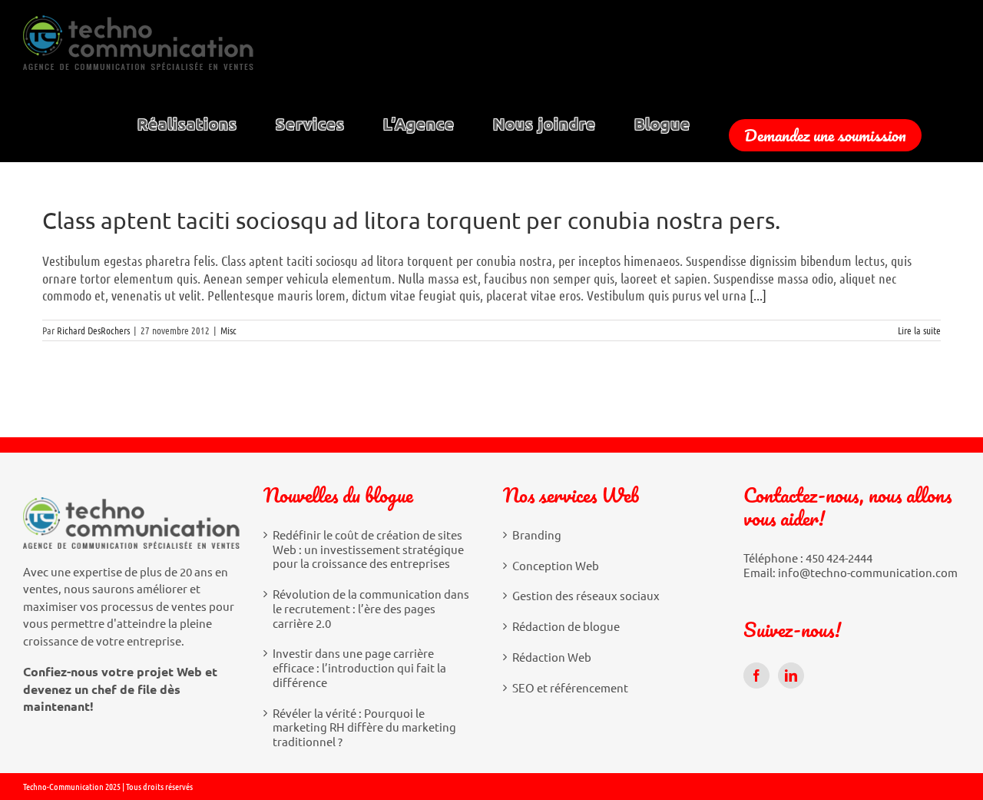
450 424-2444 (839, 557)
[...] (758, 295)
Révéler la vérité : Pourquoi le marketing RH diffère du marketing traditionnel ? (364, 727)
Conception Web (555, 566)
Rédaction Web (551, 657)
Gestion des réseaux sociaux (586, 595)
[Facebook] (756, 675)
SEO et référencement (570, 688)
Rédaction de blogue (566, 626)
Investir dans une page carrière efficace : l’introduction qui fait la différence (359, 667)
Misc (228, 330)
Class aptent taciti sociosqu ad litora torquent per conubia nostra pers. (411, 220)
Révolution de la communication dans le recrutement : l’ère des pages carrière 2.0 (371, 608)
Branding (536, 535)
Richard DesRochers (93, 330)
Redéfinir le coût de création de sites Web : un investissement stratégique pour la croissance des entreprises (368, 549)
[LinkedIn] (791, 675)
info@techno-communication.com (868, 572)
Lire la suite (919, 330)
